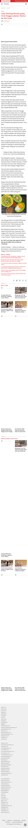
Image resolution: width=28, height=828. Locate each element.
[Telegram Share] (23, 280)
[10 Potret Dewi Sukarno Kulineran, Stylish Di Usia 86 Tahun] (7, 304)
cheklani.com (4, 737)
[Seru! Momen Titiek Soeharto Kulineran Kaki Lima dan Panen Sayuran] (21, 371)
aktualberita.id (4, 775)
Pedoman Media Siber (17, 822)
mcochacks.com (5, 749)
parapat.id (3, 720)
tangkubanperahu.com (6, 805)
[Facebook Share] (14, 280)
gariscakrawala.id (5, 763)
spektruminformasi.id (6, 787)
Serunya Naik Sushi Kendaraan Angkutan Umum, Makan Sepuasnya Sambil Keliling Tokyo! (13, 257)
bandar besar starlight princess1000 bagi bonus (12, 699)
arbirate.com (4, 730)
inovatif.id (3, 715)
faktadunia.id (4, 760)
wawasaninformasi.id (6, 782)
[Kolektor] (6, 4)
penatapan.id (4, 722)
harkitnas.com (4, 804)
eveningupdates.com (6, 748)
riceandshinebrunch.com (7, 754)
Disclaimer (7, 822)
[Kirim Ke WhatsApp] (26, 280)
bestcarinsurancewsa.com (7, 744)
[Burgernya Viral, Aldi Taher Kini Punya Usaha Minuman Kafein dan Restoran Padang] (21, 290)
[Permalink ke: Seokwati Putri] (2, 21)
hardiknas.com (4, 799)
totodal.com (4, 739)
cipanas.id (3, 712)
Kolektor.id (18, 824)
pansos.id (3, 795)
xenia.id (3, 717)
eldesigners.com (5, 735)
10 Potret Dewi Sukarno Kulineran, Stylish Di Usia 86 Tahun (13, 264)
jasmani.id (3, 710)
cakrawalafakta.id (5, 778)
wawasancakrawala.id (6, 773)
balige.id (3, 724)
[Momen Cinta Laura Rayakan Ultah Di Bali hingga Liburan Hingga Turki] (7, 371)
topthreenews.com (5, 725)
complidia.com (4, 746)
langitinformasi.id (5, 770)
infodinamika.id (4, 792)
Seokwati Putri (7, 20)
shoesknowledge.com (6, 756)
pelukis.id (3, 707)
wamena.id (3, 719)
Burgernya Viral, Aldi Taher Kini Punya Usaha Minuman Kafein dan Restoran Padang (12, 260)
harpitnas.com (4, 802)
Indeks (3, 820)
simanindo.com (5, 810)
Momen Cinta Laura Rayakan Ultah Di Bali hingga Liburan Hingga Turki (13, 271)
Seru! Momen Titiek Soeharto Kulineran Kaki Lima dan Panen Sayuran (13, 274)
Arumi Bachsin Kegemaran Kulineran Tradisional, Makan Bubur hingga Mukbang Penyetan (13, 267)
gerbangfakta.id (5, 790)
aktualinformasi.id (5, 758)
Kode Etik (9, 820)
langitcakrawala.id (5, 768)
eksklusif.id (3, 714)
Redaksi (24, 820)
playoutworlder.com (6, 732)
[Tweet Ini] (17, 280)
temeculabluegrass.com (7, 734)
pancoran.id (4, 709)
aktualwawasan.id (5, 789)
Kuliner (3, 11)
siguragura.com (5, 809)
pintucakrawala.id (5, 771)
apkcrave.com (4, 743)
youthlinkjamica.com (6, 729)
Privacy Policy (16, 820)
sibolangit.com (4, 807)
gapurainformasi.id (5, 761)
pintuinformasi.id (5, 780)
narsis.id (3, 794)
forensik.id (3, 797)
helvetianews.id (4, 766)
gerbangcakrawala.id (6, 765)
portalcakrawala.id (5, 785)
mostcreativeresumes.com (7, 751)
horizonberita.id (5, 784)
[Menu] (2, 4)
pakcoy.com (4, 800)
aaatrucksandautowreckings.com (9, 727)
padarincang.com (5, 812)
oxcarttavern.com (5, 753)
